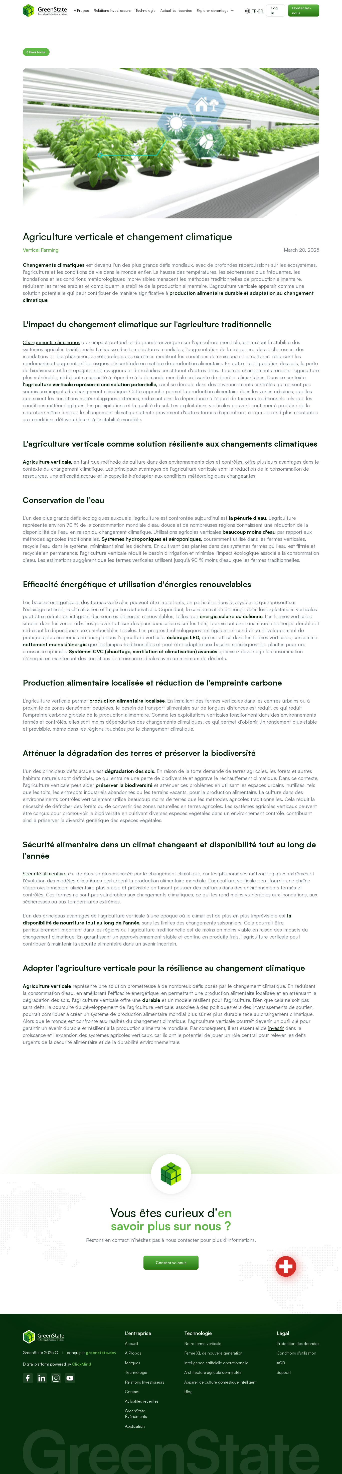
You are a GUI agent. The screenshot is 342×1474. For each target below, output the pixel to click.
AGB (281, 1362)
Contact (132, 1391)
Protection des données (298, 1343)
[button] (215, 10)
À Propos (81, 10)
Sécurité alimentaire (45, 873)
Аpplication (135, 1426)
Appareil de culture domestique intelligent (220, 1382)
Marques (132, 1362)
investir (276, 1028)
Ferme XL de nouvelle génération (213, 1353)
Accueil (131, 1343)
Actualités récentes (176, 10)
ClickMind (81, 1364)
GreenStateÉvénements (136, 1413)
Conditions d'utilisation (296, 1353)
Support (284, 1372)
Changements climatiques (51, 342)
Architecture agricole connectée (213, 1372)
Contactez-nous (301, 10)
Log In (274, 10)
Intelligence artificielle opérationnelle (216, 1362)
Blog (188, 1391)
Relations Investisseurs (112, 10)
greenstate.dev (101, 1352)
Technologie (145, 10)
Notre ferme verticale (202, 1343)
